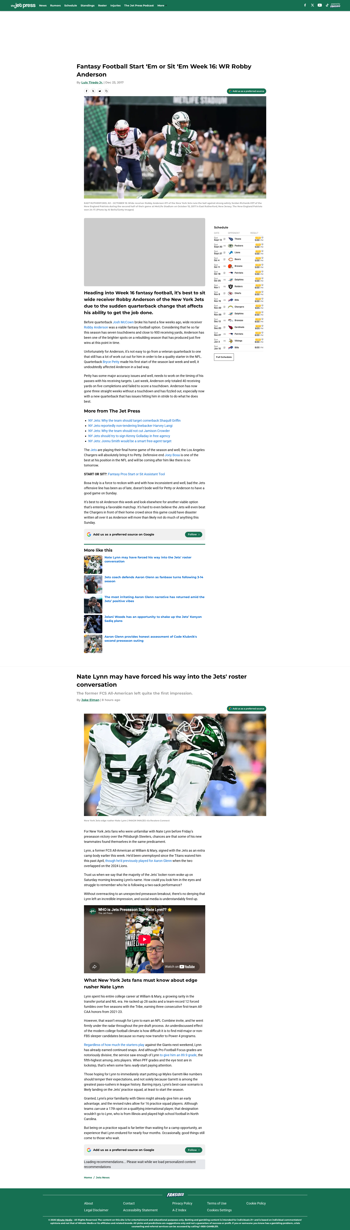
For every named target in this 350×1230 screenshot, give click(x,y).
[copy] (106, 91)
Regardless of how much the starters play (114, 1045)
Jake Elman (90, 700)
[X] (312, 5)
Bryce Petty (111, 362)
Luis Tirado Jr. (92, 82)
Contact (129, 1203)
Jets (93, 450)
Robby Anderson (96, 327)
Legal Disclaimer (96, 1210)
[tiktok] (327, 5)
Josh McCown (123, 322)
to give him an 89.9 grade (178, 1055)
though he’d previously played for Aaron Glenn (138, 861)
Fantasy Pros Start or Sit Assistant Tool (136, 474)
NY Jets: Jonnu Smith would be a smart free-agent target (129, 441)
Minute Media (64, 1219)
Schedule (70, 5)
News (42, 5)
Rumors (55, 5)
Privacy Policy (182, 1203)
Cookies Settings (219, 1210)
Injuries (115, 5)
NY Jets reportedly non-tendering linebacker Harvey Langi (130, 426)
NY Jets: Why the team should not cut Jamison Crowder (129, 431)
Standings (87, 5)
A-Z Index (179, 1210)
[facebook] (305, 5)
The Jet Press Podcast (139, 5)
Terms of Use (217, 1203)
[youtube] (320, 5)
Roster (102, 5)
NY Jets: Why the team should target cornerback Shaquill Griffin (134, 420)
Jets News (103, 1177)
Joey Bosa (172, 455)
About (88, 1203)
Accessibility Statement (140, 1210)
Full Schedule (224, 357)
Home (88, 1177)
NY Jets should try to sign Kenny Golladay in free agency (129, 436)
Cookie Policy (256, 1203)
